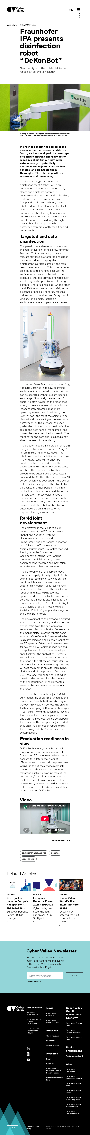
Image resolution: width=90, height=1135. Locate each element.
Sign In (12, 1127)
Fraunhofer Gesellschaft (34, 853)
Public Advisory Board (74, 1056)
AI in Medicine (28, 859)
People (49, 1059)
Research (52, 1053)
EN (71, 10)
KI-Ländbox (50, 1041)
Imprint (29, 1126)
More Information (60, 840)
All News (12, 25)
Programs (52, 1030)
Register (74, 975)
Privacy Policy (34, 982)
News (80, 15)
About (70, 1064)
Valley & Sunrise (52, 1045)
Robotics (55, 853)
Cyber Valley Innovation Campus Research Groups (53, 1071)
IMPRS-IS (50, 1064)
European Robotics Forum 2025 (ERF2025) (43, 901)
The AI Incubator (52, 1036)
